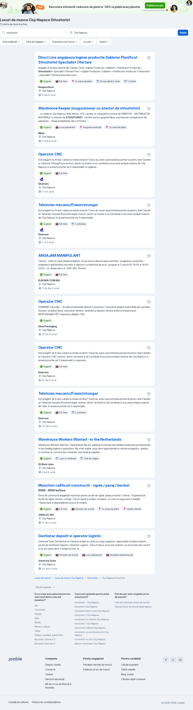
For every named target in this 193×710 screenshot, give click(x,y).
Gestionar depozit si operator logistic (69, 536)
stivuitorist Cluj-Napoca (86, 606)
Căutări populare (43, 587)
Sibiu (37, 618)
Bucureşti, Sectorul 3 (45, 639)
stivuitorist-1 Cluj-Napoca (87, 615)
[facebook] (166, 660)
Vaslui (37, 631)
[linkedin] (180, 660)
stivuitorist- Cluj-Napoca (86, 623)
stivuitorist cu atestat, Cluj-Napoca (92, 619)
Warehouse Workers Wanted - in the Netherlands (79, 439)
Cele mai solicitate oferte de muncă (132, 602)
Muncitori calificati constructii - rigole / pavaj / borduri (84, 485)
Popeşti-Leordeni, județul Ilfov (49, 635)
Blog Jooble (127, 674)
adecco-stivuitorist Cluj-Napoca (90, 643)
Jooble (181, 702)
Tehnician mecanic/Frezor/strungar (68, 205)
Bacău (38, 622)
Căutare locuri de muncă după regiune (133, 606)
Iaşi (36, 605)
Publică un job (155, 5)
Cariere (49, 674)
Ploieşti (38, 614)
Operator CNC (50, 154)
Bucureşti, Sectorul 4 (45, 643)
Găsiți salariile (128, 669)
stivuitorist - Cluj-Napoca (87, 602)
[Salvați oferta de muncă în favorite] (149, 58)
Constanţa (40, 609)
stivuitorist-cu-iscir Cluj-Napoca (90, 639)
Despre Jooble (53, 664)
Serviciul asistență (54, 679)
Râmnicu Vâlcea (42, 626)
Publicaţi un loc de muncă (96, 669)
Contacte (50, 669)
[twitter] (173, 660)
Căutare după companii (133, 679)
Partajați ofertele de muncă (97, 664)
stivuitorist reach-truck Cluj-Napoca (92, 611)
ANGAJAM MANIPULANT (59, 255)
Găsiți (183, 32)
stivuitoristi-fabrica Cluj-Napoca (90, 628)
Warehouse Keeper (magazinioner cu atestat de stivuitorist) (89, 108)
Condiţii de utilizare (18, 702)
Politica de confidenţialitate (46, 702)
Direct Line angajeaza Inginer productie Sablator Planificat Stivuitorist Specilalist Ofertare (87, 59)
